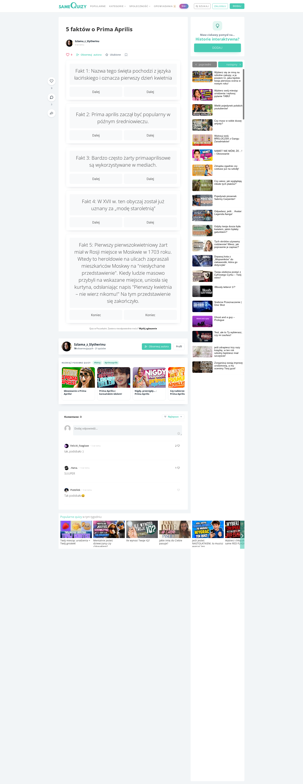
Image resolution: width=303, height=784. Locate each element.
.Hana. (74, 467)
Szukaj (203, 6)
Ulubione (115, 54)
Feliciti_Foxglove (79, 445)
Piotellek (75, 490)
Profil (179, 346)
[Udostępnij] (51, 113)
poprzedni (204, 64)
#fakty (97, 362)
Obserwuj (91, 54)
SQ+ (184, 6)
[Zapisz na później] (126, 54)
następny (232, 64)
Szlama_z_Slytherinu (87, 41)
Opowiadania (164, 6)
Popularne (98, 6)
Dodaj (237, 6)
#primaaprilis (111, 362)
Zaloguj (220, 6)
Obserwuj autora (159, 346)
